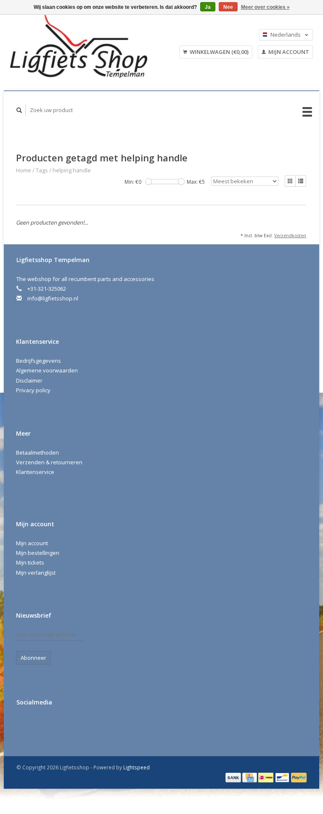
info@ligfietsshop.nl (52, 298)
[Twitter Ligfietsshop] (41, 724)
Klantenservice (35, 472)
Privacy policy (33, 390)
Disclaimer (29, 380)
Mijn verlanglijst (36, 572)
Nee (228, 7)
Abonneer (33, 657)
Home (23, 170)
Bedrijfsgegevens (38, 360)
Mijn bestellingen (37, 553)
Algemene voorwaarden (47, 370)
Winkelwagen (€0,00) (218, 52)
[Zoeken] (19, 110)
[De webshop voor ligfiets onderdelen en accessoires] (86, 46)
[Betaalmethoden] (233, 777)
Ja (208, 7)
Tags (42, 170)
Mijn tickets (30, 562)
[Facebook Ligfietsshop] (24, 724)
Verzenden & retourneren (49, 462)
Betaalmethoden (37, 452)
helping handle (72, 170)
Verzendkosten (290, 235)
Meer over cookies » (265, 7)
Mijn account (288, 52)
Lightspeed (136, 767)
